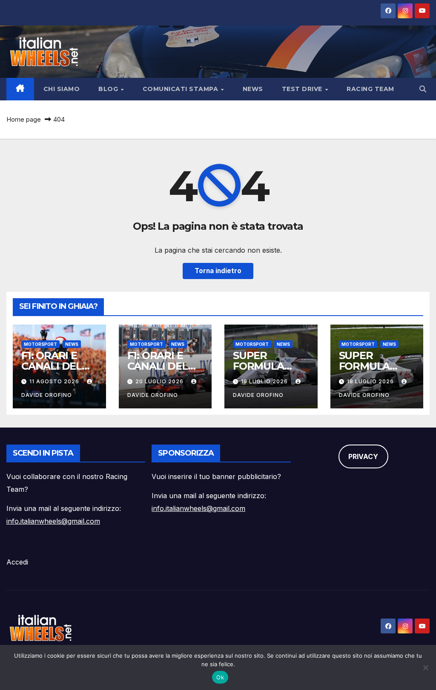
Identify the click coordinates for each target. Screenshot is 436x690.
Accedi (17, 562)
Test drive (303, 89)
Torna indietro (218, 271)
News (253, 89)
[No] (425, 667)
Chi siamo (61, 89)
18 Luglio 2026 (371, 381)
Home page (23, 119)
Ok (220, 677)
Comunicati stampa (181, 89)
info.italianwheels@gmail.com (53, 521)
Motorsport (40, 344)
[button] (422, 89)
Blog (109, 89)
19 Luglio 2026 (265, 381)
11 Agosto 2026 (55, 381)
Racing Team (370, 89)
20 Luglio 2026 (160, 381)
